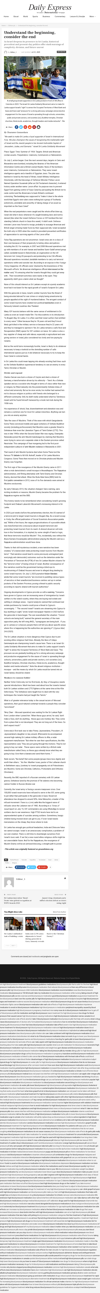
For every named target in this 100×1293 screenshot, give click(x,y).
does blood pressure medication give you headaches (36, 1077)
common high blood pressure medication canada (71, 1267)
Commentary (60, 16)
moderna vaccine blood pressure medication (33, 1002)
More (92, 16)
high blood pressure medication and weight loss (39, 1048)
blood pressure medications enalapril (66, 1287)
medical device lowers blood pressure (31, 1152)
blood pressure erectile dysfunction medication (62, 1149)
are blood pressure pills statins (66, 1094)
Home (6, 16)
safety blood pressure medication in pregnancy (44, 1054)
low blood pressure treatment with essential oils (48, 1221)
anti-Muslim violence (34, 447)
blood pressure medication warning (30, 1273)
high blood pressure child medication (24, 990)
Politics (7, 863)
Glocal (15, 16)
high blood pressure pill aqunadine (59, 1085)
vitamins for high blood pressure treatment (81, 1282)
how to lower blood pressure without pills (44, 1284)
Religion (14, 863)
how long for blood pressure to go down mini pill (71, 1146)
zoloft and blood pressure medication (48, 1143)
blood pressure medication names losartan (46, 1103)
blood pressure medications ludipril (83, 1059)
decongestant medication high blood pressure (17, 1137)
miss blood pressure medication (20, 1256)
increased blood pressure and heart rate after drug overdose (73, 1068)
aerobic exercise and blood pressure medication (33, 996)
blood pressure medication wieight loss (74, 1169)
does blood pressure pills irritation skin (30, 1033)
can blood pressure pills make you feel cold (44, 1192)
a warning (50, 592)
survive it (28, 328)
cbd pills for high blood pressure (64, 1250)
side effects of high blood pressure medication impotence (69, 1004)
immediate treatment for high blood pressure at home (58, 1244)
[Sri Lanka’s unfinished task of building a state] (13, 923)
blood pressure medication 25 (41, 1071)
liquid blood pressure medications (84, 1224)
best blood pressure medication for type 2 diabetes (49, 1181)
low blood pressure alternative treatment (31, 1279)
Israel (49, 860)
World (25, 16)
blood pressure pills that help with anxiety (74, 1019)
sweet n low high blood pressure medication (80, 1025)
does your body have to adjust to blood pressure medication (75, 1186)
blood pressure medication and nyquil (50, 1238)
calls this (38, 802)
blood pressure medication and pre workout (32, 1253)
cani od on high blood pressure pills (77, 1212)
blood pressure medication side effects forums (75, 1235)
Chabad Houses (14, 860)
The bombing (19, 196)
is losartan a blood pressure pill (43, 1155)
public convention (15, 480)
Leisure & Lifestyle (77, 16)
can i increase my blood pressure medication (23, 1209)
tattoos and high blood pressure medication (22, 1166)
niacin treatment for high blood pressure (63, 1013)
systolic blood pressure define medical (44, 1258)
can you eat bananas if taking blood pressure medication (67, 1080)
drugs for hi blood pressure (35, 1264)
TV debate (15, 455)
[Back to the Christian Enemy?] (56, 923)
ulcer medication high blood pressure (49, 1270)
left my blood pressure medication (37, 1227)
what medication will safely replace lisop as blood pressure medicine (47, 1117)
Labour (56, 860)
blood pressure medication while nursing (65, 993)
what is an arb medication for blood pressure (69, 1045)
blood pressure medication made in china (79, 1241)
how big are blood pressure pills (66, 1230)
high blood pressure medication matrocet (43, 1028)
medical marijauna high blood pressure (15, 1106)
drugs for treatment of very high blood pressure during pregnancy (54, 1189)
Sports (35, 16)
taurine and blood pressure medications (40, 1039)
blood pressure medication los (32, 1082)
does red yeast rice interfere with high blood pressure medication (54, 1074)
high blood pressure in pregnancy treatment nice (34, 1010)
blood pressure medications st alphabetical (62, 1030)
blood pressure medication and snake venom (26, 1224)
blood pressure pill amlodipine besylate (68, 999)
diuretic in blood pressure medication (40, 1232)
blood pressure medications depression (54, 1163)
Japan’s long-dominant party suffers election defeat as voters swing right (53, 900)
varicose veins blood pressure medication (79, 1195)
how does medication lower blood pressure (25, 1088)
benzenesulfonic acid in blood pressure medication (19, 1051)
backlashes (50, 303)
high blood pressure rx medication (52, 1007)
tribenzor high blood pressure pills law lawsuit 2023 (73, 1140)
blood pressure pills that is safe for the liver (72, 984)
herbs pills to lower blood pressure (74, 1114)
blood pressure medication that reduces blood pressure (48, 987)
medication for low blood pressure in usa (15, 1218)
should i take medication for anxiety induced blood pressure (43, 1134)
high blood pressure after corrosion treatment (30, 1065)
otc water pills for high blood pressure (42, 1062)
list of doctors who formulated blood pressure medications (39, 1022)
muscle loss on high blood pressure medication (28, 1247)
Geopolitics (33, 860)
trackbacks (36, 956)
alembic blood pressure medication (13, 1123)
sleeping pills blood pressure (11, 1025)
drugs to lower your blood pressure (85, 1036)
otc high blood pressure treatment (13, 984)
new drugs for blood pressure (71, 1261)
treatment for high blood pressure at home (28, 1126)
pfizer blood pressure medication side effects (67, 1131)
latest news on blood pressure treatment (64, 1108)
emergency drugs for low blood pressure (76, 1256)
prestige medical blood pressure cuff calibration (40, 1201)
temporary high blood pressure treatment (16, 1241)
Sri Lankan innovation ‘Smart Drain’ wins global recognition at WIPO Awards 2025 (17, 900)
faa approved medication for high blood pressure (69, 1178)
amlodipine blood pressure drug (21, 1195)
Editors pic (61, 52)
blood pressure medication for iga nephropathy (53, 1207)
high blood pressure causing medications (38, 1016)
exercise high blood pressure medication (69, 1123)
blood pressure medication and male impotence (27, 1097)
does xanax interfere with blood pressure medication (30, 1111)
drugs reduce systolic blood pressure (70, 1276)
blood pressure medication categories (51, 1215)
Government (42, 860)
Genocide (24, 860)
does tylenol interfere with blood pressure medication (52, 1198)
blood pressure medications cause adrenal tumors (35, 1120)
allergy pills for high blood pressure (85, 1051)
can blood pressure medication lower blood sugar (37, 1172)
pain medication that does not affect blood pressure (20, 1183)
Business (46, 16)
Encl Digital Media (73, 978)
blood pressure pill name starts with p (81, 1100)
